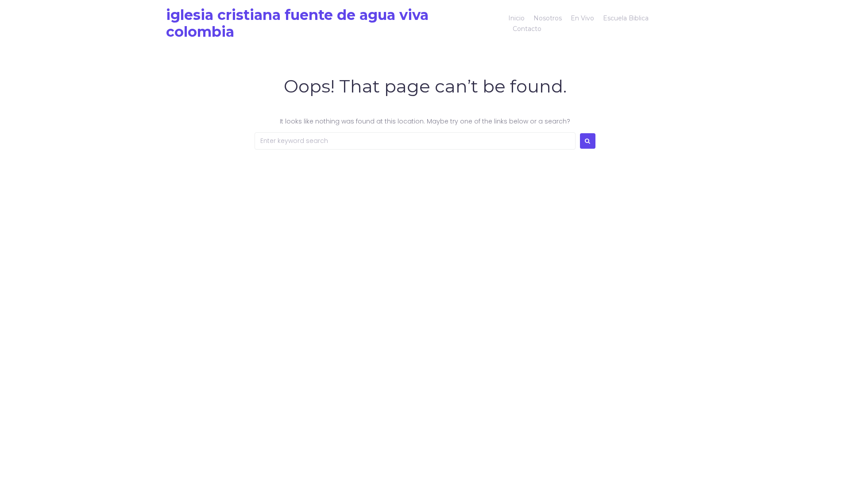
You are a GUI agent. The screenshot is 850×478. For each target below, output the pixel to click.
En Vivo (582, 18)
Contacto (527, 29)
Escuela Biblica (626, 18)
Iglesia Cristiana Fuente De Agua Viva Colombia (297, 23)
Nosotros (547, 18)
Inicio (516, 18)
